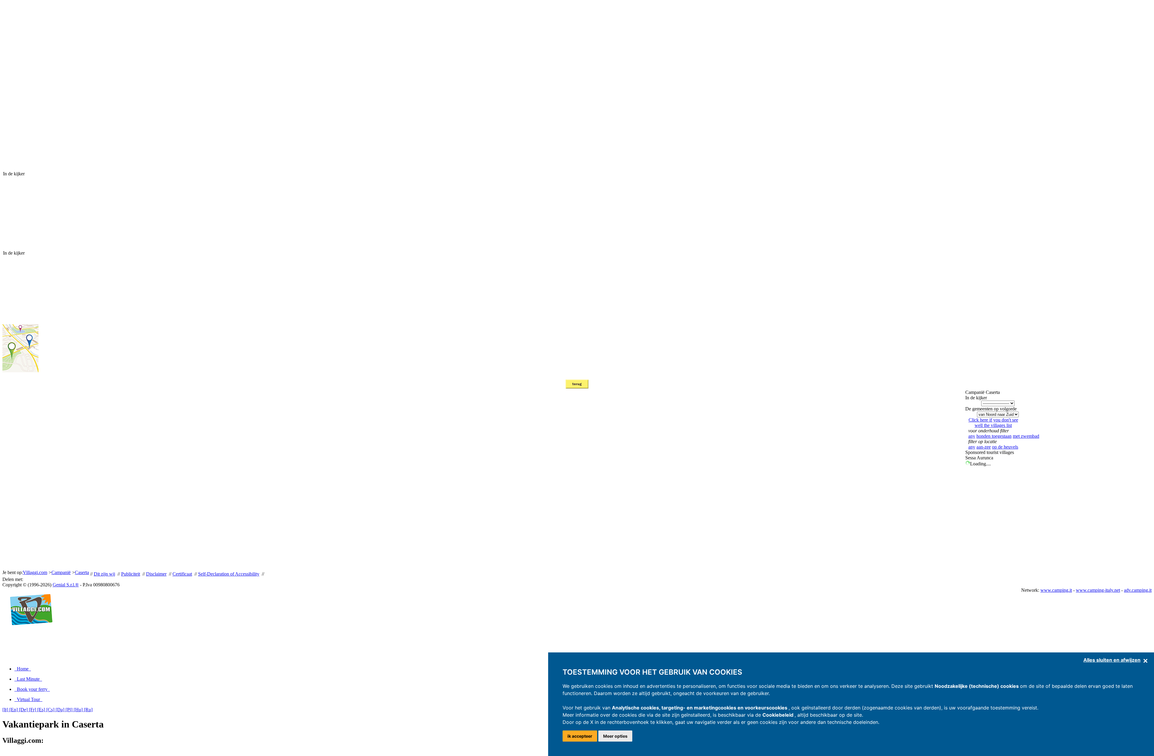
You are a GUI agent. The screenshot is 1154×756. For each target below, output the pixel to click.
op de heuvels (1005, 446)
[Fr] (33, 709)
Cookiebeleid (778, 715)
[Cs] (51, 709)
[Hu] (79, 709)
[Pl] (70, 709)
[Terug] (577, 386)
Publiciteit (130, 573)
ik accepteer (579, 736)
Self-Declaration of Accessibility (228, 573)
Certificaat (182, 573)
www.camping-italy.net (1098, 590)
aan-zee (983, 446)
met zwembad (1026, 436)
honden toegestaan (994, 436)
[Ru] (88, 709)
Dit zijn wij (104, 573)
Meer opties (615, 736)
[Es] (41, 709)
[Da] (61, 709)
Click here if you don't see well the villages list (993, 422)
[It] (5, 709)
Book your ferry (32, 689)
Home (22, 668)
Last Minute (28, 679)
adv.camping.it (1138, 590)
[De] (24, 709)
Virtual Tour (28, 699)
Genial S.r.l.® (66, 584)
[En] (14, 709)
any (971, 436)
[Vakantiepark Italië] (28, 631)
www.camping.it (1056, 590)
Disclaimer (156, 573)
